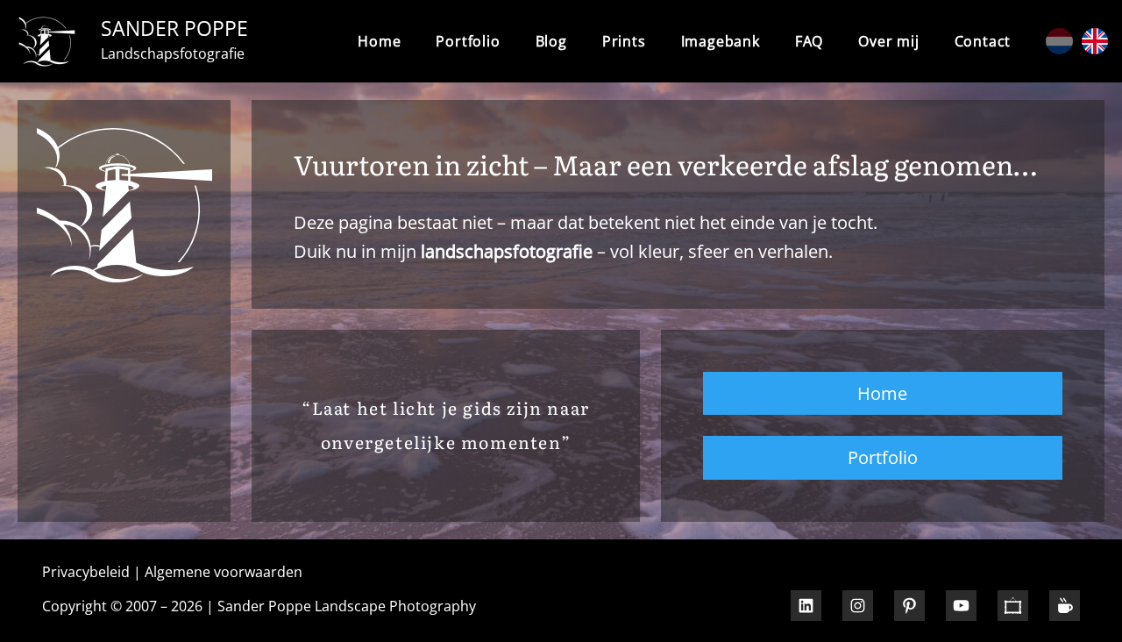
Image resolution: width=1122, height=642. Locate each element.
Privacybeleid (86, 571)
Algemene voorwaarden (223, 571)
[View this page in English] (1095, 41)
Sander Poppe (174, 28)
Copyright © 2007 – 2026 (122, 606)
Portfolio (883, 457)
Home (379, 41)
